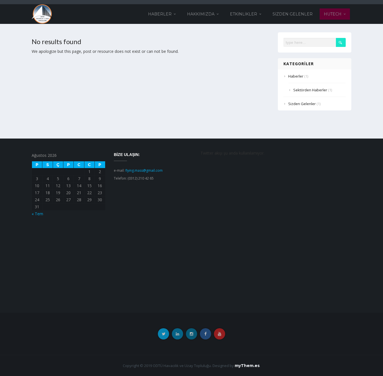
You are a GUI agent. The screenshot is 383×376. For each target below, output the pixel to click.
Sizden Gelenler (293, 14)
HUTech (333, 14)
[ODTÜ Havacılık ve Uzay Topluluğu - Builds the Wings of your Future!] (42, 13)
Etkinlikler (243, 14)
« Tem (37, 213)
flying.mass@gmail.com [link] (144, 170)
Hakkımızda (200, 14)
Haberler (160, 14)
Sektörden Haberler (310, 89)
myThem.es (247, 365)
